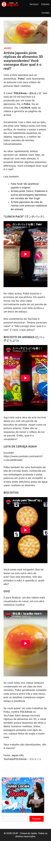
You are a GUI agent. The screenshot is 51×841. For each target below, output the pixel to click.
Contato (46, 12)
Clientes (45, 4)
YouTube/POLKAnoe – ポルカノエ (22, 759)
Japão (7, 48)
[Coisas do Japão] (10, 4)
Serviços (34, 4)
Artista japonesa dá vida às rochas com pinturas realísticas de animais (29, 206)
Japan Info (17, 755)
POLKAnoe (26, 711)
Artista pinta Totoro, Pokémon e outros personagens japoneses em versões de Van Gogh (29, 195)
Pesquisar (36, 819)
